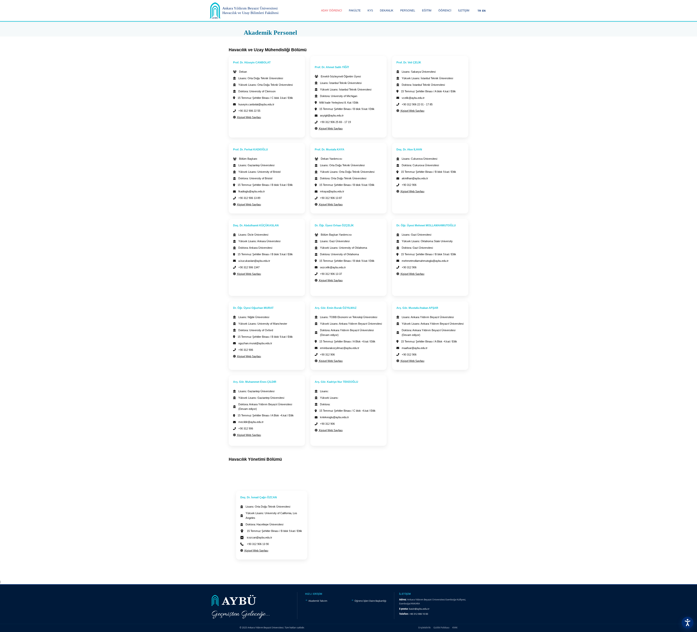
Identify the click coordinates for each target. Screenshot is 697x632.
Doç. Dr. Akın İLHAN (409, 149)
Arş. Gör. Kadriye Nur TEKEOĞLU (336, 381)
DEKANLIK (386, 10)
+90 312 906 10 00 (418, 613)
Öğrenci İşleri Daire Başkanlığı (370, 600)
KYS (370, 10)
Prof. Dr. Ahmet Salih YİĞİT (332, 67)
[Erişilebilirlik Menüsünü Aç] (687, 622)
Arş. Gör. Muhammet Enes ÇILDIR (254, 381)
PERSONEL (407, 10)
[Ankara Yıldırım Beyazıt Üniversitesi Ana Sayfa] (215, 10)
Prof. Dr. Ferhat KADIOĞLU (250, 149)
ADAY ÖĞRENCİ (331, 10)
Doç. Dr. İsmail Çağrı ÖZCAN (258, 497)
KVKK (454, 627)
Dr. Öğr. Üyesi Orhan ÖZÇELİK (334, 225)
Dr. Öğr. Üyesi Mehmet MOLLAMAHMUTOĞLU (426, 225)
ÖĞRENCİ (444, 10)
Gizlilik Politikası (441, 627)
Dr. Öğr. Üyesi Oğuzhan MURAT (253, 307)
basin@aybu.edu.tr (419, 608)
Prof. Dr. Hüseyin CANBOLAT (252, 62)
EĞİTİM (426, 10)
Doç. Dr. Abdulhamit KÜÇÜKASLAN (256, 225)
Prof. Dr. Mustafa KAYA (329, 149)
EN (484, 10)
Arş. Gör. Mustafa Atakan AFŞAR (417, 307)
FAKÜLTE (355, 10)
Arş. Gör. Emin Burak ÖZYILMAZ (335, 307)
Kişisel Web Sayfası (249, 117)
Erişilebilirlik (424, 627)
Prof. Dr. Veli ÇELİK (408, 62)
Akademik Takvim (317, 600)
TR (479, 10)
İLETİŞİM (463, 10)
